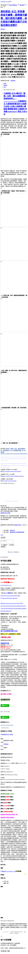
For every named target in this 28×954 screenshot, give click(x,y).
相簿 (5, 83)
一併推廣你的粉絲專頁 (5, 727)
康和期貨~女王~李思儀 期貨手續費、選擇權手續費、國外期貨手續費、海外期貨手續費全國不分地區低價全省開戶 (14, 18)
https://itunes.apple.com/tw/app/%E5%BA (13, 603)
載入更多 (3, 537)
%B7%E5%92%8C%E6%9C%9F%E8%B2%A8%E (13, 606)
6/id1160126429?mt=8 (6, 611)
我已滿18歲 (3, 951)
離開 (9, 951)
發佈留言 (3, 546)
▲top (2, 534)
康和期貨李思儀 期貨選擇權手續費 (7, 725)
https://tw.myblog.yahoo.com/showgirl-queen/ (13, 476)
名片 (5, 87)
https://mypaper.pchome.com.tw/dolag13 (11, 471)
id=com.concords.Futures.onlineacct (9, 598)
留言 (19, 525)
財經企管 (12, 530)
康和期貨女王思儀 (5, 513)
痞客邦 (16, 525)
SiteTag (25, 874)
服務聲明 (16, 933)
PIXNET (7, 931)
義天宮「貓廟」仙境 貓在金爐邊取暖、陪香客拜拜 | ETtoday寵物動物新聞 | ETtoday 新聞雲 (13, 450)
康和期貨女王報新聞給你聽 (17, 532)
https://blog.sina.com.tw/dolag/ (9, 480)
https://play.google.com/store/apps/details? (10, 595)
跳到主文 (3, 29)
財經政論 (12, 80)
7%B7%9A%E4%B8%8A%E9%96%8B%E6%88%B (13, 608)
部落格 (5, 85)
